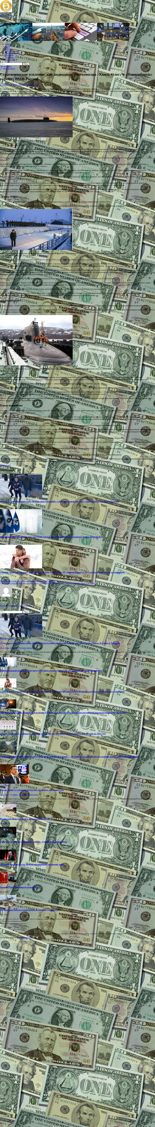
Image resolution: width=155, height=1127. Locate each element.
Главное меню (6, 66)
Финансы (9, 55)
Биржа (7, 49)
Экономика (9, 57)
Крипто (8, 51)
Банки (7, 46)
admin (15, 85)
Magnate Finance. (7, 16)
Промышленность (12, 53)
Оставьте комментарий (28, 85)
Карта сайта (10, 60)
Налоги (8, 44)
